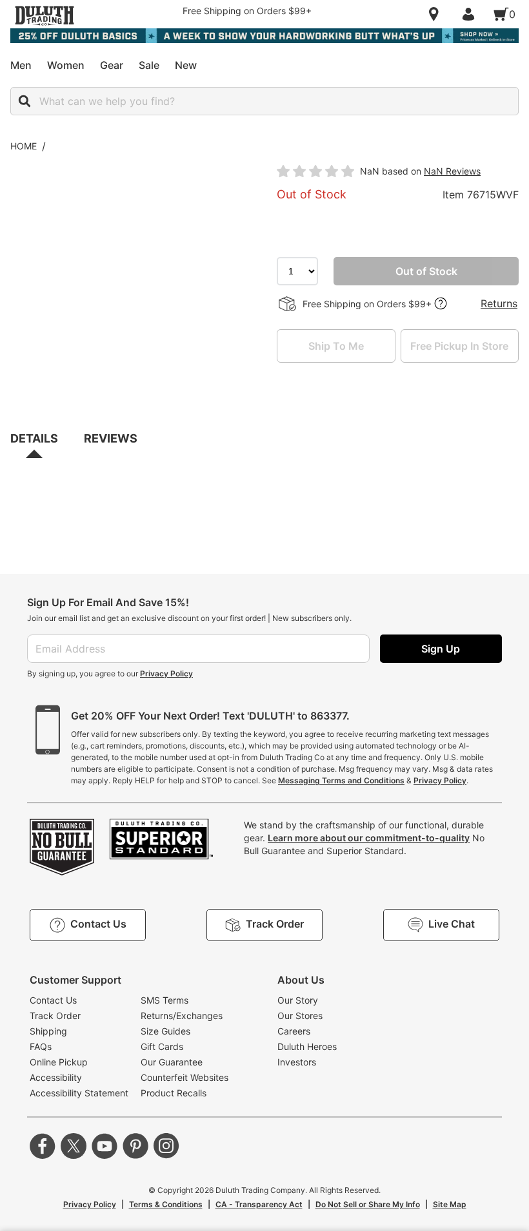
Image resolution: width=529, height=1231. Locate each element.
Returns (499, 303)
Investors (296, 1061)
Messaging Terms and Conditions (341, 780)
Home (23, 145)
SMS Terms (164, 1000)
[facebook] (42, 1146)
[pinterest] (135, 1146)
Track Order (55, 1015)
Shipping (48, 1031)
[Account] (471, 14)
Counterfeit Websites (184, 1077)
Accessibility (56, 1077)
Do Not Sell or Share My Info (367, 1204)
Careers (293, 1031)
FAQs (41, 1046)
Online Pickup (59, 1061)
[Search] (24, 101)
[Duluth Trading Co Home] (44, 15)
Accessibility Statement (79, 1092)
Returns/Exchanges (182, 1015)
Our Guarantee (172, 1061)
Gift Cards (162, 1046)
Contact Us (53, 1000)
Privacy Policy (166, 673)
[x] (73, 1146)
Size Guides (165, 1031)
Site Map (449, 1204)
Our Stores (300, 1015)
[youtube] (104, 1146)
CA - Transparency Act (259, 1204)
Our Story (297, 1000)
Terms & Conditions (166, 1204)
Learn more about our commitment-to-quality (369, 837)
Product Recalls (173, 1092)
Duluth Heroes (307, 1046)
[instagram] (166, 1146)
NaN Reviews (452, 171)
